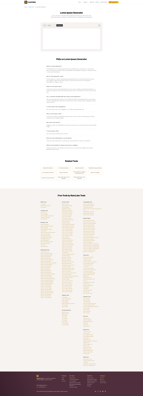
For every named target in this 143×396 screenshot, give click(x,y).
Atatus (63, 377)
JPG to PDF (85, 362)
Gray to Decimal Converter (89, 234)
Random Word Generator (46, 294)
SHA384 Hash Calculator (88, 213)
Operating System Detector (46, 237)
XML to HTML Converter (67, 283)
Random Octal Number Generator (48, 278)
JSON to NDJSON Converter (68, 244)
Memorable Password (66, 263)
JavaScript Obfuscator (45, 235)
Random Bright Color (87, 344)
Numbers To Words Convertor (89, 269)
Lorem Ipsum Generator (88, 268)
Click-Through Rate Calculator (89, 303)
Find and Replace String (88, 263)
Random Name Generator (46, 275)
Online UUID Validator (88, 242)
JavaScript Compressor (46, 205)
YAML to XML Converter (67, 291)
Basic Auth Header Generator (47, 226)
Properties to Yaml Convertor (68, 265)
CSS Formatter (44, 212)
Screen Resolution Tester (67, 277)
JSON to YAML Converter (67, 251)
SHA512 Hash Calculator (88, 214)
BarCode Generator (45, 224)
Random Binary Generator (88, 274)
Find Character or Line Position (90, 261)
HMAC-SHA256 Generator (88, 204)
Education (89, 385)
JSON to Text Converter (67, 247)
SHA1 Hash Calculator (66, 274)
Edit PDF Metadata (87, 319)
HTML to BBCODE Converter (68, 227)
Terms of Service (103, 382)
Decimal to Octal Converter (89, 232)
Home (25, 6)
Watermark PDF (86, 326)
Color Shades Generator (88, 336)
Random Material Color (88, 350)
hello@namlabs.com (42, 385)
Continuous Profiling (73, 387)
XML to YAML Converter (67, 288)
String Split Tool (86, 283)
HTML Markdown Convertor (68, 226)
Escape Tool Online (66, 222)
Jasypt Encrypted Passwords (68, 254)
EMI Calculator (86, 308)
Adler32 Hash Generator (67, 205)
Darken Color (86, 337)
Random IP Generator (45, 269)
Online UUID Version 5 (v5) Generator (91, 248)
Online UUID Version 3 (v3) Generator (91, 245)
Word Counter (86, 291)
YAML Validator (65, 306)
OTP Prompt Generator (88, 271)
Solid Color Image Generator (89, 365)
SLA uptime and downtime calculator (70, 276)
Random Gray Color (87, 348)
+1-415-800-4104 (41, 387)
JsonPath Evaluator (66, 255)
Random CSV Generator (46, 258)
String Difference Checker (88, 282)
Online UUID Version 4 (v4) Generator (91, 246)
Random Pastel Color (87, 352)
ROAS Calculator (86, 311)
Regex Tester (86, 275)
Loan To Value (86, 309)
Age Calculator (86, 298)
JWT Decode (64, 318)
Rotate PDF (85, 323)
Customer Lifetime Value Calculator (91, 306)
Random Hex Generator (46, 267)
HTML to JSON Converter (67, 230)
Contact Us (102, 377)
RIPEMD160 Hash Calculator (68, 269)
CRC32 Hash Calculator (67, 210)
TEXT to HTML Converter (67, 280)
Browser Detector (44, 227)
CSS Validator (65, 297)
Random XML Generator (46, 295)
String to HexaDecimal (88, 285)
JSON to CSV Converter (67, 241)
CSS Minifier (43, 204)
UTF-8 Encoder (65, 324)
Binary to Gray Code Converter (89, 223)
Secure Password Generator (47, 241)
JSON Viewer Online (45, 252)
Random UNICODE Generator (47, 291)
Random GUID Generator (46, 266)
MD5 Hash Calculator (66, 260)
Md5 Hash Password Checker (68, 303)
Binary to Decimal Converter (89, 221)
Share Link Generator (45, 243)
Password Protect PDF (88, 321)
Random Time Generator (46, 289)
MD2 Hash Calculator (66, 257)
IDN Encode (64, 316)
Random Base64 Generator (46, 255)
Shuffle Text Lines (87, 277)
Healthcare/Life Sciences (92, 381)
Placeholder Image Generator (89, 363)
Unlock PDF (85, 324)
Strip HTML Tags (65, 279)
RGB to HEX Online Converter (68, 268)
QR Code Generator (45, 240)
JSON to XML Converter (67, 249)
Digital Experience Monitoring (74, 382)
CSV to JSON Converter (67, 215)
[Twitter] (95, 391)
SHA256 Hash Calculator (88, 211)
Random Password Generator (47, 281)
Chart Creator (44, 230)
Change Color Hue (87, 331)
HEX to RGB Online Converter (68, 224)
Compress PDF (86, 318)
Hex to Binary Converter (88, 236)
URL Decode (64, 320)
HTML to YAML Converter (67, 235)
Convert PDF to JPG (87, 359)
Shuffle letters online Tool (88, 279)
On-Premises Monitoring (73, 379)
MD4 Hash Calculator (66, 258)
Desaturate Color (87, 339)
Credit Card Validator (66, 298)
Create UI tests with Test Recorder (48, 232)
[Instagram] (100, 391)
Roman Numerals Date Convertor (69, 272)
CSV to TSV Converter (66, 216)
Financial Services (90, 377)
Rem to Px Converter (66, 271)
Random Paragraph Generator (47, 280)
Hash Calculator (65, 236)
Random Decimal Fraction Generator (48, 262)
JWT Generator (65, 252)
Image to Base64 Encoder (88, 360)
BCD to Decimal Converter (88, 220)
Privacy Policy (102, 381)
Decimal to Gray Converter (89, 229)
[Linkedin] (103, 391)
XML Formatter (44, 219)
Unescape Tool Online (66, 282)
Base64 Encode (65, 313)
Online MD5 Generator (88, 207)
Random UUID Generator (88, 251)
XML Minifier (43, 207)
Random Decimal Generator (47, 264)
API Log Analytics (72, 381)
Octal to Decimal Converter (89, 240)
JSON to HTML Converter (67, 243)
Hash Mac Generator (66, 238)
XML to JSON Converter (67, 285)
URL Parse (43, 244)
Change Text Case (87, 258)
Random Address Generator (47, 253)
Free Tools (64, 381)
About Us (102, 379)
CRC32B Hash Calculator (67, 211)
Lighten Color (86, 342)
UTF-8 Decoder (65, 323)
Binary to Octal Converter (88, 225)
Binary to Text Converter (88, 257)
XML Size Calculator (87, 293)
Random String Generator (46, 284)
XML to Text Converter (67, 287)
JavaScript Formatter (45, 217)
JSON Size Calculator (88, 265)
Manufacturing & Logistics (92, 379)
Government (89, 384)
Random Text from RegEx (46, 288)
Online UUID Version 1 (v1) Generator (91, 243)
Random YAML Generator (46, 297)
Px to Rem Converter (66, 266)
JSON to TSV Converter (67, 246)
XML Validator (65, 305)
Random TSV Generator (46, 286)
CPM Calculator (86, 300)
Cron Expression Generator (68, 219)
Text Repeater (86, 286)
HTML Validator (65, 300)
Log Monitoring (72, 377)
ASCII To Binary (65, 204)
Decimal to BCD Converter (88, 226)
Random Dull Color (87, 347)
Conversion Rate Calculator (89, 304)
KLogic (63, 379)
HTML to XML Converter (67, 233)
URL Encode (64, 321)
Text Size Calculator (87, 290)
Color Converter (86, 333)
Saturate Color (86, 353)
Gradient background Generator (90, 341)
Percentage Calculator (45, 238)
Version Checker (44, 246)
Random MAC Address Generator (48, 273)
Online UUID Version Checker (89, 250)
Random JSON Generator (46, 272)
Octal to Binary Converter (88, 239)
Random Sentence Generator (47, 283)
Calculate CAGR (86, 301)
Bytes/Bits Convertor (66, 208)
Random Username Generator (47, 292)
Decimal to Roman (66, 221)
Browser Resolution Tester (46, 229)
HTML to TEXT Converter (67, 232)
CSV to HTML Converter (67, 213)
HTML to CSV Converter (67, 229)
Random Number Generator (47, 277)
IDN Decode (64, 315)
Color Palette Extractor (88, 334)
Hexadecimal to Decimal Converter (90, 237)
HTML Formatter (44, 214)
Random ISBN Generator (46, 270)
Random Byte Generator (46, 256)
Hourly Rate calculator (45, 233)
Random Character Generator (47, 259)
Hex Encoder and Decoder (67, 240)
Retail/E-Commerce (91, 382)
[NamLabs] (30, 2)
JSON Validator (65, 301)
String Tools (31, 6)
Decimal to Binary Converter (89, 228)
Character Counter (87, 260)
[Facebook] (98, 391)
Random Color (86, 345)
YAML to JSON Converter (67, 290)
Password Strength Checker (89, 272)
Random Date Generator (46, 261)
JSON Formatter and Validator (47, 215)
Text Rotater (86, 288)
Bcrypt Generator (65, 207)
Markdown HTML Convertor (68, 262)
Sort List (85, 280)
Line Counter (86, 266)
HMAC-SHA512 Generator (88, 205)
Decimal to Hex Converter (88, 231)
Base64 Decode (65, 312)
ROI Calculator (86, 312)
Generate (59, 25)
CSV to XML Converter (66, 218)
